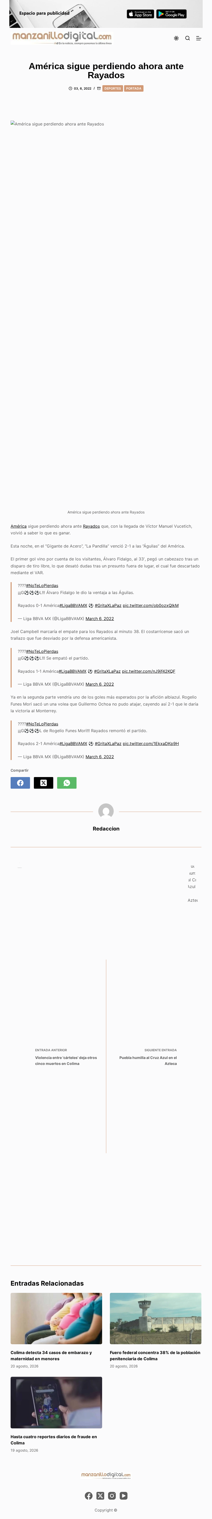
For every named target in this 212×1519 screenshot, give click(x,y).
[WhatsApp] (67, 783)
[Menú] (198, 38)
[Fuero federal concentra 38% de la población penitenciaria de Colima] (155, 1318)
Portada (133, 88)
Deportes (112, 88)
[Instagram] (112, 1496)
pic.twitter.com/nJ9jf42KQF (148, 671)
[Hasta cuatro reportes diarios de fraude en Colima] (56, 1402)
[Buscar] (187, 38)
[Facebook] (20, 783)
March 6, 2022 (100, 618)
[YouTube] (123, 1496)
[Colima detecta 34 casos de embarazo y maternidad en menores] (56, 1318)
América (19, 526)
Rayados (91, 526)
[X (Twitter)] (43, 783)
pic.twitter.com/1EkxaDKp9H (151, 743)
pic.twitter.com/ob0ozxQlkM (151, 605)
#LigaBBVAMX (73, 605)
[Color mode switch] (176, 38)
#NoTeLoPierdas (42, 585)
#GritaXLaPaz (108, 605)
